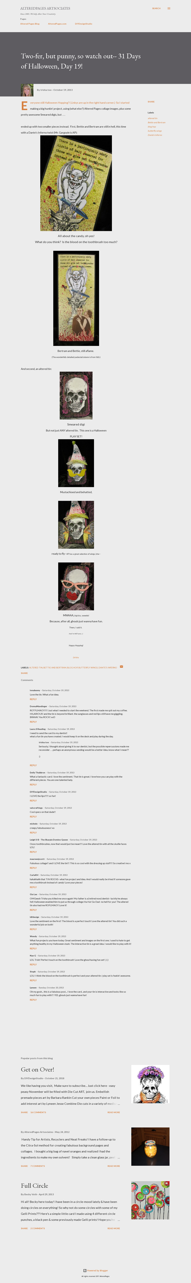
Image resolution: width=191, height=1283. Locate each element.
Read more (114, 1112)
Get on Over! (37, 1069)
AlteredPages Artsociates (45, 8)
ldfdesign (34, 917)
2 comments (37, 1228)
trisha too (44, 742)
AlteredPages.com (57, 23)
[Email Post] (121, 667)
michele (33, 823)
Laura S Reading (38, 729)
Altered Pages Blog (29, 23)
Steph (33, 971)
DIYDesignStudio (83, 23)
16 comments (38, 1112)
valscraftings (36, 808)
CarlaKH (34, 875)
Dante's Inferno (155, 135)
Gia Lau (33, 894)
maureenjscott (37, 859)
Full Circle (34, 1185)
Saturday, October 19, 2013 (55, 690)
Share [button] (151, 101)
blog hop (152, 126)
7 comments (37, 1166)
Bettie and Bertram (156, 122)
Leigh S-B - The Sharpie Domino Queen (49, 839)
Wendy (33, 936)
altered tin (152, 118)
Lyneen (33, 987)
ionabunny (35, 690)
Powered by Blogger (97, 1270)
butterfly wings (155, 131)
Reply (33, 699)
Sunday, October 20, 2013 (51, 987)
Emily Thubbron (37, 772)
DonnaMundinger (38, 706)
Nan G (33, 955)
